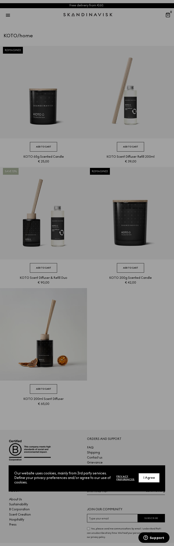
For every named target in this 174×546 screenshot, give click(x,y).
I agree (149, 478)
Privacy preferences (125, 478)
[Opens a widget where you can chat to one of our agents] (153, 538)
